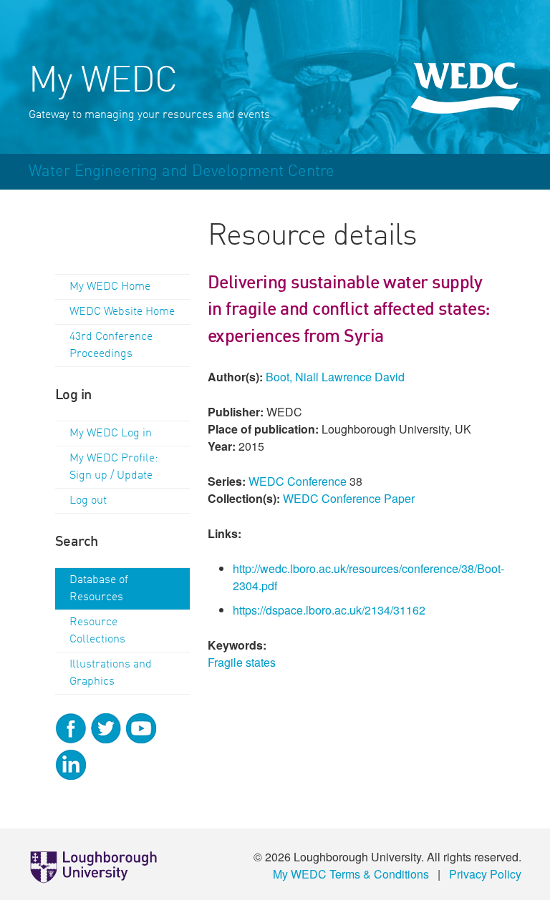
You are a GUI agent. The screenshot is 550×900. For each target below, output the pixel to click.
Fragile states (242, 662)
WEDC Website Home (122, 312)
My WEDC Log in (110, 433)
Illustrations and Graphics (110, 673)
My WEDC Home (109, 287)
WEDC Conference (298, 481)
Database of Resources (98, 588)
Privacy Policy (485, 874)
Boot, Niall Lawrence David (335, 376)
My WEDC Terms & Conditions (351, 874)
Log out (88, 501)
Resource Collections (97, 631)
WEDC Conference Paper (349, 498)
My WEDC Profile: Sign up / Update (113, 467)
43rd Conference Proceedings (111, 345)
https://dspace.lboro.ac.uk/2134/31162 (329, 610)
